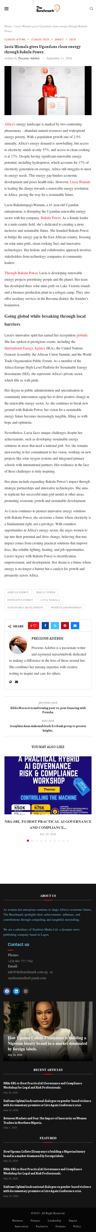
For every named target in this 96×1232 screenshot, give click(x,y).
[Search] (91, 9)
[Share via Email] (75, 625)
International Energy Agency (24, 348)
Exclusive (42, 1226)
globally (82, 335)
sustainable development (25, 607)
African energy (18, 592)
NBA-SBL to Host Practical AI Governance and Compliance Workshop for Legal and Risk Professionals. (42, 1085)
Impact (73, 1220)
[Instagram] (25, 991)
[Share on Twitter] (55, 625)
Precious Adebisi (29, 58)
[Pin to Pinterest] (65, 625)
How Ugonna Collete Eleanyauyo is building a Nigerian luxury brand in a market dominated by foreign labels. (47, 1043)
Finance (35, 1220)
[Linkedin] (16, 991)
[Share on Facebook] (45, 625)
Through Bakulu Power (21, 272)
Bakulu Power (51, 217)
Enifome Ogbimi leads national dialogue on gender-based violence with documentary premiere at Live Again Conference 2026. (47, 1103)
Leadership (54, 1220)
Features (61, 1226)
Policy (77, 1226)
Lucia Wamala (80, 181)
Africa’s (9, 124)
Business (17, 1220)
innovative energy (20, 599)
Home (8, 26)
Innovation (21, 1226)
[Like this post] (34, 625)
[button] (8, 799)
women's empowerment (66, 607)
